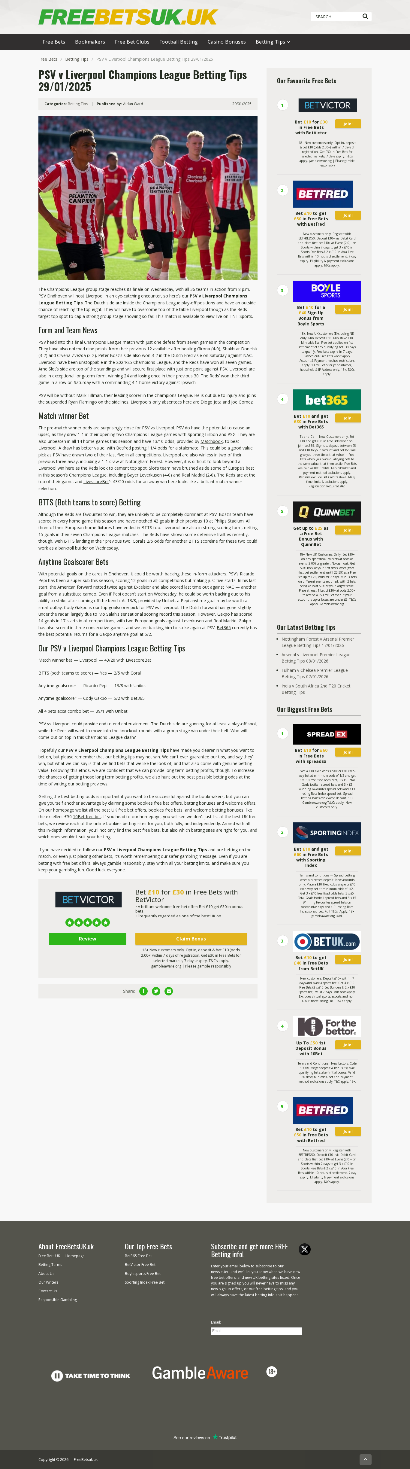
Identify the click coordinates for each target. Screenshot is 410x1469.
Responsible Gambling (57, 1299)
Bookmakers (90, 41)
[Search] (365, 16)
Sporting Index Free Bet (144, 1282)
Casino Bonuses (227, 41)
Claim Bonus (191, 938)
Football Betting (178, 41)
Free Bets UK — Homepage (61, 1255)
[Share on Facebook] (143, 991)
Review (87, 938)
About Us (46, 1273)
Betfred (123, 448)
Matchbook (211, 441)
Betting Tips (270, 41)
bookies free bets (165, 810)
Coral (138, 541)
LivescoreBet (96, 481)
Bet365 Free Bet (138, 1255)
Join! (348, 123)
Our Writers (48, 1282)
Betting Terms (50, 1264)
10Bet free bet (87, 816)
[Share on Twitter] (156, 991)
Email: (216, 1322)
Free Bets (54, 41)
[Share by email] (168, 991)
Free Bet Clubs (132, 41)
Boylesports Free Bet (143, 1273)
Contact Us (47, 1291)
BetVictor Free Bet (140, 1264)
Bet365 (224, 627)
